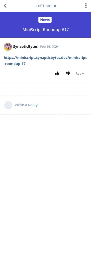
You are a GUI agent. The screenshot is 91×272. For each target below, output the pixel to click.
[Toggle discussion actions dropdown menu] (86, 6)
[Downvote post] (69, 73)
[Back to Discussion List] (5, 6)
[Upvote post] (58, 73)
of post (44, 5)
